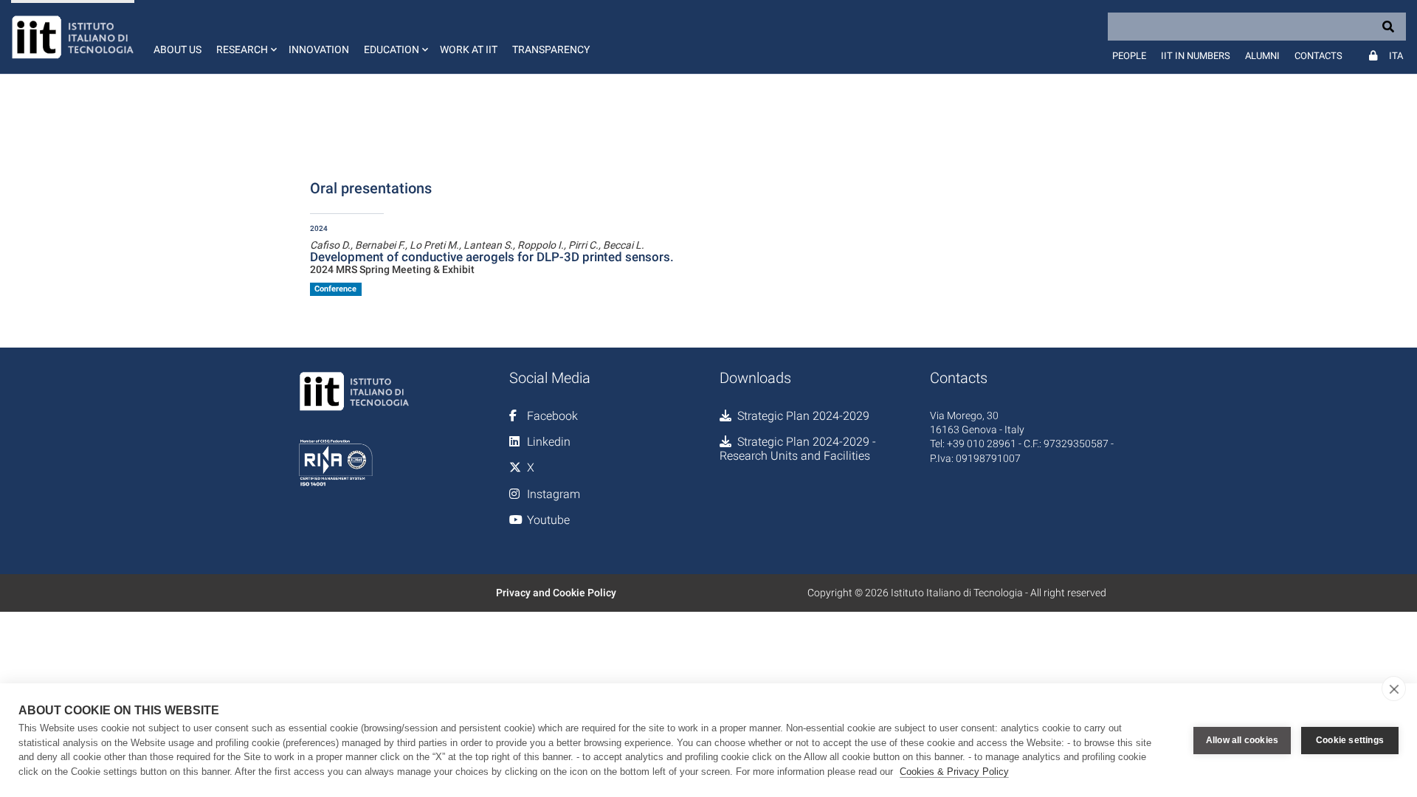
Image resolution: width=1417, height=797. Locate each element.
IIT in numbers (1195, 55)
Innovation (319, 49)
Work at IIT (468, 49)
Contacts (1318, 55)
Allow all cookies (1242, 740)
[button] (245, 37)
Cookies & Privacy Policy (954, 771)
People (1129, 55)
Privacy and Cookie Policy (556, 592)
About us (177, 49)
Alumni (1262, 55)
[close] (1394, 688)
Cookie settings (1350, 740)
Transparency (551, 49)
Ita (1396, 55)
